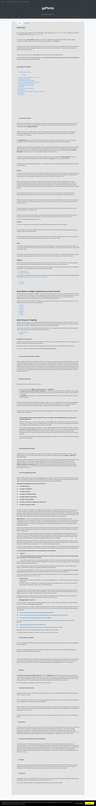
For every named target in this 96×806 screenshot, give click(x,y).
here (40, 219)
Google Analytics (23, 271)
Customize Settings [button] (79, 803)
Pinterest (21, 311)
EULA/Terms (17, 1)
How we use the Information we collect (29, 77)
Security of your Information (26, 88)
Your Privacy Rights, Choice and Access (29, 82)
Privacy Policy (9, 1)
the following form (35, 575)
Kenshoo (21, 333)
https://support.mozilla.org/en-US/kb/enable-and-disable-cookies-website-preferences (41, 615)
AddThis (21, 314)
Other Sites (22, 90)
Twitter (21, 313)
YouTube (21, 308)
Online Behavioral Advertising (26, 80)
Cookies (24, 74)
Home (3, 1)
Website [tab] (20, 23)
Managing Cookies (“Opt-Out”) (27, 83)
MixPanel (21, 282)
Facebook (21, 305)
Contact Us (27, 1)
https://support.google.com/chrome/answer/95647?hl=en (34, 612)
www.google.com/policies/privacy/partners (36, 277)
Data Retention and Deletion (26, 85)
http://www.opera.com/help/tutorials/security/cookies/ (33, 617)
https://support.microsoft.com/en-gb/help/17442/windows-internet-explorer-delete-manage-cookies (45, 620)
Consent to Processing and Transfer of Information (32, 91)
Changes (21, 93)
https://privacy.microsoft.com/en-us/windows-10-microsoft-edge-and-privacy (39, 627)
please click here (59, 32)
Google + (21, 306)
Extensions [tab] (26, 23)
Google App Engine (24, 272)
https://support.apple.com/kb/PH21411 (29, 624)
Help (22, 1)
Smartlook (22, 283)
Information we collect (24, 72)
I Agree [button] (89, 803)
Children (21, 86)
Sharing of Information (24, 79)
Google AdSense (23, 332)
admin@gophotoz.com (47, 780)
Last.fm (21, 310)
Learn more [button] (22, 803)
